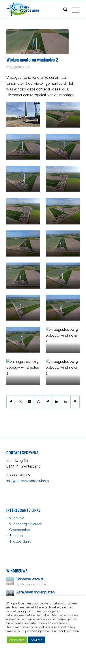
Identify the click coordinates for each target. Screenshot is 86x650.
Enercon (16, 536)
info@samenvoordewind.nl (28, 481)
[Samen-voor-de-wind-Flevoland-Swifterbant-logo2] (35, 9)
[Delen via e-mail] (65, 401)
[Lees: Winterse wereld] (10, 581)
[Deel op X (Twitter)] (29, 401)
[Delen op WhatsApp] (38, 401)
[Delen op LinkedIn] (56, 401)
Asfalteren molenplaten (35, 592)
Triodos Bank (20, 541)
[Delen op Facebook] (11, 401)
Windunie (16, 518)
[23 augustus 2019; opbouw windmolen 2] (37, 41)
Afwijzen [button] (36, 640)
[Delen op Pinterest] (47, 401)
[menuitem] (63, 9)
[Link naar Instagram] (75, 401)
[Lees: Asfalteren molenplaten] (10, 594)
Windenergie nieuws (25, 524)
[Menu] (73, 9)
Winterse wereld (29, 579)
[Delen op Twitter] (20, 401)
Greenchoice (19, 530)
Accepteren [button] (16, 640)
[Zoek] (63, 9)
